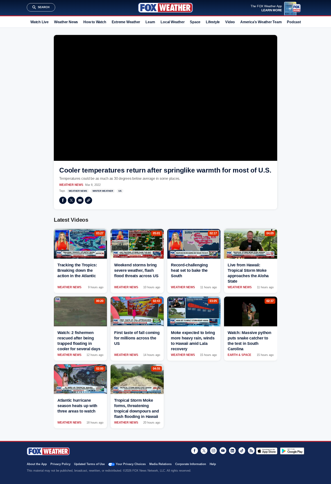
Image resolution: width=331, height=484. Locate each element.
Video (230, 22)
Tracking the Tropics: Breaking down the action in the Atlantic (77, 270)
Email (80, 200)
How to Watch (94, 22)
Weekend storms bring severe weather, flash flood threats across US (136, 270)
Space (195, 22)
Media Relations (160, 464)
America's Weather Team (260, 22)
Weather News (66, 22)
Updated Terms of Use (89, 464)
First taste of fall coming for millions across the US (137, 338)
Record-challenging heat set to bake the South (189, 270)
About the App (37, 464)
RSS (251, 450)
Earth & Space (239, 355)
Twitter (71, 200)
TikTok (241, 450)
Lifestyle (213, 22)
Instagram (213, 450)
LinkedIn (232, 450)
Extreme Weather (126, 22)
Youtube (223, 450)
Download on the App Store (266, 450)
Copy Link (88, 200)
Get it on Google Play (292, 450)
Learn (150, 22)
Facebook (62, 200)
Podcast (294, 22)
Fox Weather (165, 8)
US (120, 191)
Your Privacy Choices (131, 464)
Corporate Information (190, 464)
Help (213, 464)
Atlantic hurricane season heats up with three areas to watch (77, 405)
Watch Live (39, 22)
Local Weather (172, 22)
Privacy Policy (60, 464)
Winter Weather (103, 191)
